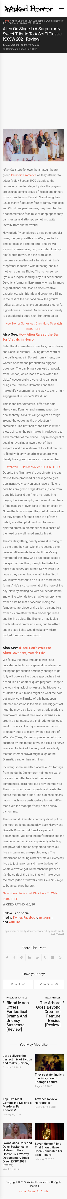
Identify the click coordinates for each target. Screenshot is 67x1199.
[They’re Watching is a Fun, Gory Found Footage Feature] (49, 1062)
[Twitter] (7, 957)
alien (13, 931)
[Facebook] (14, 957)
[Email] (52, 957)
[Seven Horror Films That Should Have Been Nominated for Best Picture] (49, 1131)
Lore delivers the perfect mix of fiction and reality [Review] (17, 1059)
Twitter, (18, 917)
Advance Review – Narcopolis (47, 1101)
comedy (21, 931)
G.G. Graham (12, 44)
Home (6, 20)
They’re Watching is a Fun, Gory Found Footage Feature (49, 1078)
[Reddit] (37, 957)
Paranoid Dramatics (23, 175)
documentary (35, 931)
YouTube (14, 922)
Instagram (45, 917)
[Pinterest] (21, 957)
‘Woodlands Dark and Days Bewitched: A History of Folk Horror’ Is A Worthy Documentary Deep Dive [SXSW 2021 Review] (17, 1154)
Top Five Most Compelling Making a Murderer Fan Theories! (17, 1104)
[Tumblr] (44, 957)
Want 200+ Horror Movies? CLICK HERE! (33, 467)
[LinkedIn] (29, 957)
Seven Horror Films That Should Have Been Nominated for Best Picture (48, 1149)
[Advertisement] (33, 88)
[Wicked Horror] (28, 8)
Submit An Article (38, 1191)
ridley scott (50, 931)
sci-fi (61, 931)
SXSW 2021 (57, 933)
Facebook (30, 917)
